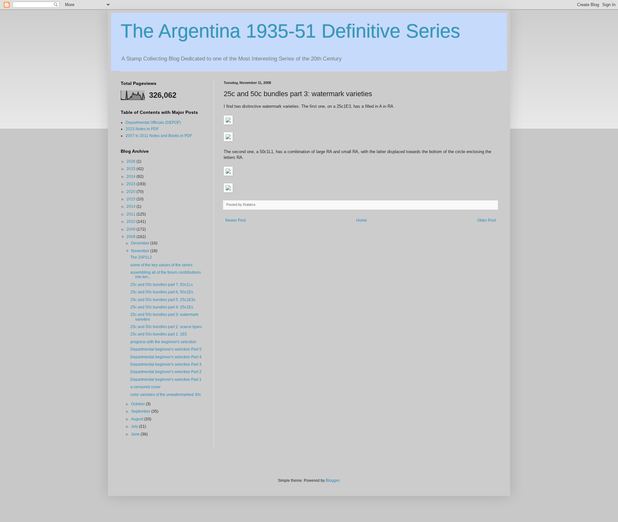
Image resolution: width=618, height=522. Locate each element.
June (136, 434)
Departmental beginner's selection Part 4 (165, 357)
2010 (131, 221)
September (141, 411)
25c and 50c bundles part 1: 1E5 (158, 334)
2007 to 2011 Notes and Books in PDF (159, 135)
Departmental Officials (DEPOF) (153, 122)
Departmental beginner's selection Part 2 (165, 372)
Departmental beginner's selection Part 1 (165, 379)
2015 (131, 199)
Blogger (332, 480)
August (137, 419)
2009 (131, 229)
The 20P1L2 (141, 257)
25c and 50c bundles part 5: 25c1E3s (162, 300)
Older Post (486, 220)
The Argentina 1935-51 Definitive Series (290, 31)
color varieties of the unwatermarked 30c (165, 394)
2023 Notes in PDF (142, 129)
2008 (131, 236)
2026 (131, 161)
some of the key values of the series (161, 265)
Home (361, 220)
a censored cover (145, 387)
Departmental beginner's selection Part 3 (165, 364)
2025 (131, 169)
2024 (131, 176)
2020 (131, 191)
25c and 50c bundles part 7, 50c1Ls (161, 284)
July (135, 426)
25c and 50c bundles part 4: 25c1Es (161, 307)
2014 (131, 206)
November (140, 251)
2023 (131, 184)
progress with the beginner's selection (163, 342)
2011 (131, 214)
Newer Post (235, 220)
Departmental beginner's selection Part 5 (165, 349)
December (140, 243)
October (138, 404)
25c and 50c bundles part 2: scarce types (166, 327)
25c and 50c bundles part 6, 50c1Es (161, 292)
